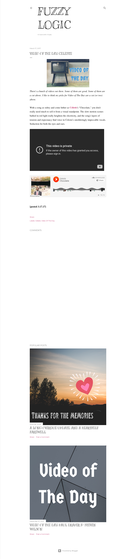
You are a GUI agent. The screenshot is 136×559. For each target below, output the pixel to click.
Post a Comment (42, 437)
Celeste (73, 107)
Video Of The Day (48, 221)
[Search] (104, 7)
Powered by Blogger (70, 551)
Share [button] (32, 217)
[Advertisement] (68, 319)
